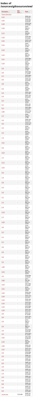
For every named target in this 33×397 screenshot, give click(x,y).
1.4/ (3, 138)
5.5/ (3, 88)
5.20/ (3, 20)
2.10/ (3, 342)
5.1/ (3, 105)
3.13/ (3, 212)
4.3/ (3, 133)
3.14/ (3, 303)
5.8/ (3, 72)
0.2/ (3, 387)
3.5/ (3, 321)
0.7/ (3, 242)
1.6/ (3, 370)
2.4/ (3, 356)
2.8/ (3, 257)
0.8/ (3, 384)
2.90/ (3, 346)
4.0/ (3, 227)
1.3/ (3, 177)
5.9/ (3, 68)
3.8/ (3, 313)
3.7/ (3, 197)
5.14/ (3, 45)
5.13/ (3, 50)
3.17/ (3, 162)
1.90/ (3, 267)
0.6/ (3, 148)
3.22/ (3, 167)
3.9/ (3, 182)
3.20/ (3, 293)
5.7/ (3, 76)
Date (26, 11)
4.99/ (3, 111)
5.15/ (3, 41)
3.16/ (3, 300)
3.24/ (3, 272)
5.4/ (3, 93)
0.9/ (3, 380)
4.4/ (3, 128)
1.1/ (3, 202)
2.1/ (3, 237)
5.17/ (3, 33)
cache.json (5, 394)
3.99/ (3, 280)
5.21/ (3, 17)
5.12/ (3, 55)
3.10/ (3, 310)
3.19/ (3, 222)
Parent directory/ (6, 14)
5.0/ (3, 108)
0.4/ (3, 187)
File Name (5, 11)
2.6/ (3, 172)
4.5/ (3, 123)
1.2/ (3, 377)
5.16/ (3, 37)
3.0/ (3, 247)
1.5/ (3, 373)
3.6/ (3, 317)
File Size (18, 11)
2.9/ (3, 353)
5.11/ (3, 59)
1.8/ (3, 366)
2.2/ (3, 232)
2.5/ (3, 252)
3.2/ (3, 334)
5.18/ (3, 28)
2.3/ (3, 360)
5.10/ (3, 63)
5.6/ (3, 79)
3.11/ (3, 142)
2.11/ (3, 349)
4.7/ (3, 116)
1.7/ (3, 157)
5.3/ (3, 96)
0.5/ (3, 391)
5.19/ (3, 24)
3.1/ (3, 262)
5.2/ (3, 100)
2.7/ (3, 217)
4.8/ (3, 84)
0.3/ (3, 207)
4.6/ (3, 120)
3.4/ (3, 326)
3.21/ (3, 289)
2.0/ (3, 363)
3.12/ (3, 152)
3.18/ (3, 296)
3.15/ (3, 307)
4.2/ (3, 276)
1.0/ (3, 192)
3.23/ (3, 284)
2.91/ (3, 337)
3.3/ (3, 330)
